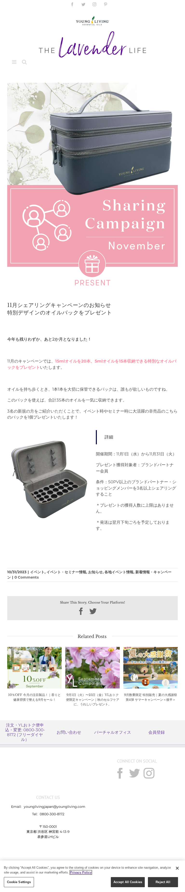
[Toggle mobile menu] (14, 61)
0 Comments (26, 577)
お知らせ (95, 572)
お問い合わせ (69, 732)
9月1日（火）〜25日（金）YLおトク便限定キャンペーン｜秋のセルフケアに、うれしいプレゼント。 (92, 699)
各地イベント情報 (119, 572)
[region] (92, 876)
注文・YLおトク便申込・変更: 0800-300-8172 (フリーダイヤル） (25, 732)
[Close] (177, 868)
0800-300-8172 (52, 814)
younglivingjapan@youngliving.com (54, 806)
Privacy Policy (81, 872)
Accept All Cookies (127, 882)
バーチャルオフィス (112, 732)
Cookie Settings (19, 882)
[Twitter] (134, 773)
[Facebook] (120, 773)
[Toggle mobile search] (24, 61)
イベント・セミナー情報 (66, 572)
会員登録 (156, 732)
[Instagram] (149, 773)
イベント (37, 572)
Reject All (163, 882)
